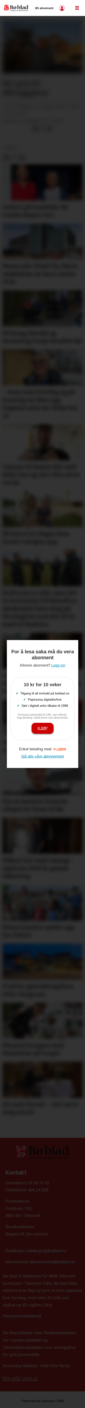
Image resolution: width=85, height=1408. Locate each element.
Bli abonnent (44, 8)
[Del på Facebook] (35, 129)
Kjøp (43, 728)
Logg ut (30, 1378)
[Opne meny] (77, 8)
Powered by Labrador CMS (42, 1401)
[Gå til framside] (16, 8)
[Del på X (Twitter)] (42, 129)
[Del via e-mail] (49, 129)
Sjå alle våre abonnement (42, 756)
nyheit (10, 147)
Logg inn (62, 8)
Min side (11, 1378)
